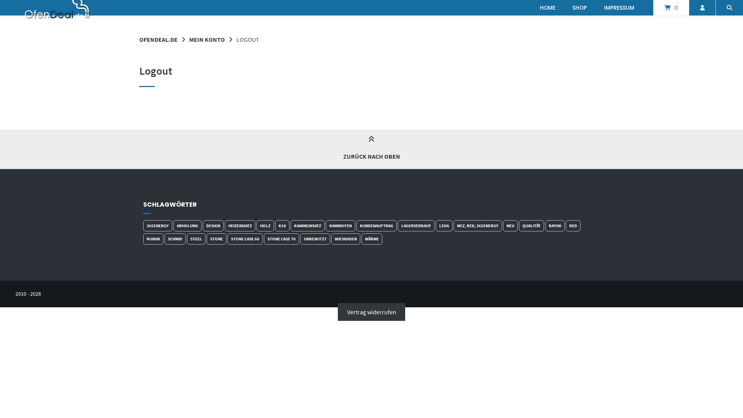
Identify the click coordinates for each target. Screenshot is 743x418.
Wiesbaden (346, 239)
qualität (531, 225)
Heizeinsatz (240, 225)
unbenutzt (315, 239)
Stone (216, 239)
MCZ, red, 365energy (477, 225)
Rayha (555, 225)
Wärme (372, 239)
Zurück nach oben (371, 156)
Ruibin (153, 239)
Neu (510, 225)
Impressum (619, 8)
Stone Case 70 (281, 239)
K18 (282, 225)
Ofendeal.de (158, 39)
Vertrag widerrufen (371, 312)
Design (213, 225)
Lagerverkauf (416, 225)
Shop (579, 8)
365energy (158, 225)
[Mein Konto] (702, 7)
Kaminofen (340, 225)
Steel (196, 239)
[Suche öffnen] (729, 7)
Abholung (187, 225)
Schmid (175, 239)
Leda (444, 225)
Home (547, 8)
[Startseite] (57, 7)
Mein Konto (207, 39)
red (573, 225)
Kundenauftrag (376, 225)
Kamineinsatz (307, 225)
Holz (265, 225)
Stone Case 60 (245, 239)
